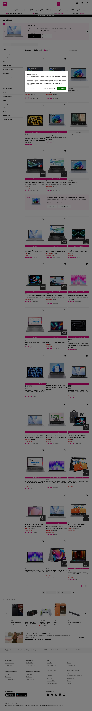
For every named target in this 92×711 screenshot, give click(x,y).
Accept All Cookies (61, 88)
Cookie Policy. (47, 78)
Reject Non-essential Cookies (50, 88)
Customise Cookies (30, 88)
